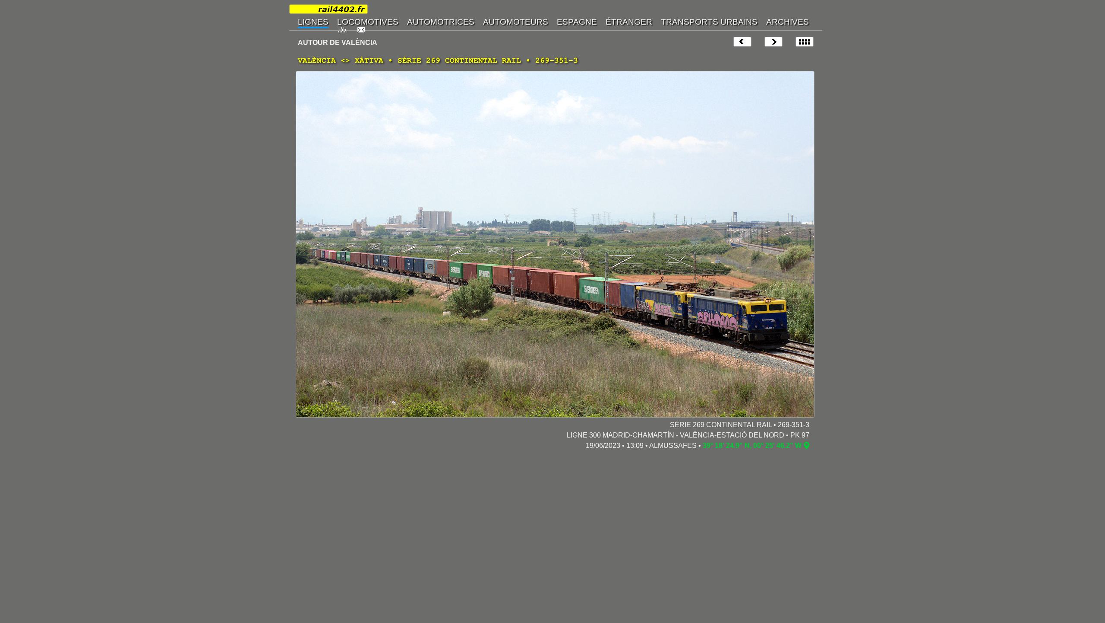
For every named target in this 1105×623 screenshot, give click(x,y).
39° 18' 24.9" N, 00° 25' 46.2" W (752, 445)
